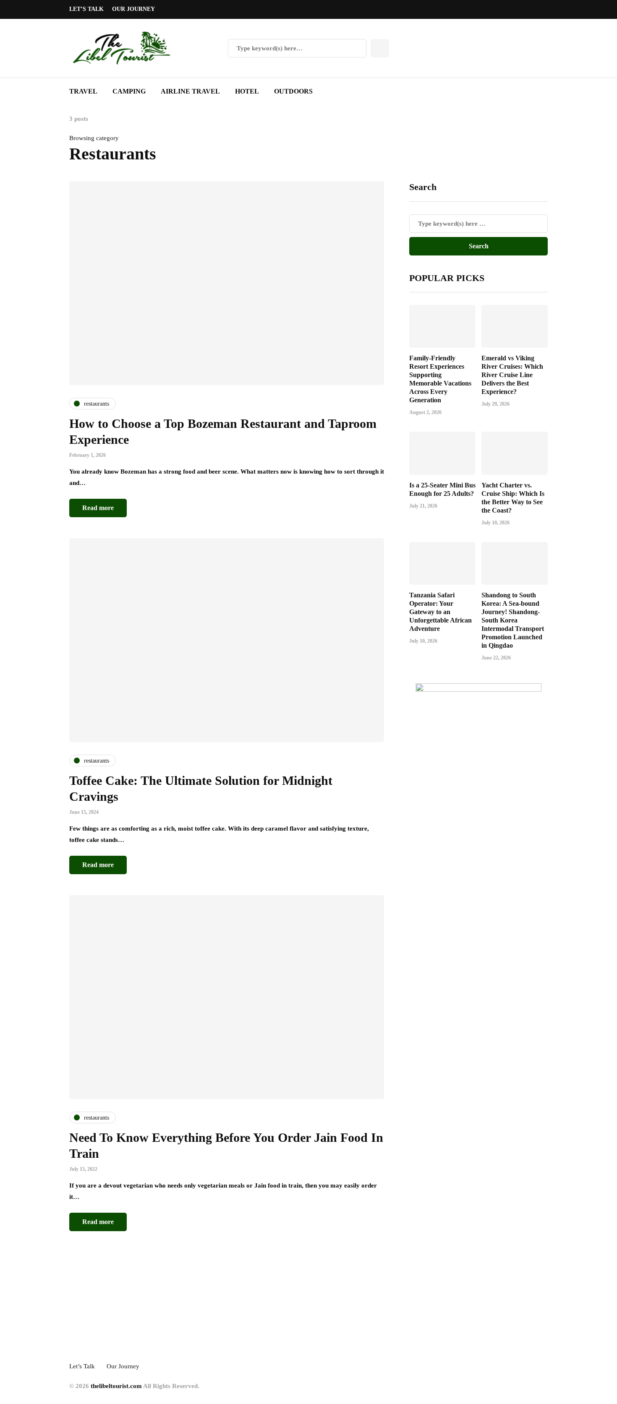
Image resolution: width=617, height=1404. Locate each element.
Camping (129, 91)
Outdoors (293, 91)
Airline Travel (190, 91)
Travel (83, 91)
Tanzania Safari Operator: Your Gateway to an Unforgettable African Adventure (440, 611)
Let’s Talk (86, 9)
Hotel (247, 91)
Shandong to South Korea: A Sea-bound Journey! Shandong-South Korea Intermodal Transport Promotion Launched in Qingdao (512, 620)
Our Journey (133, 9)
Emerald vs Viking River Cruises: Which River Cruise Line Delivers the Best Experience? (512, 374)
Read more (98, 507)
